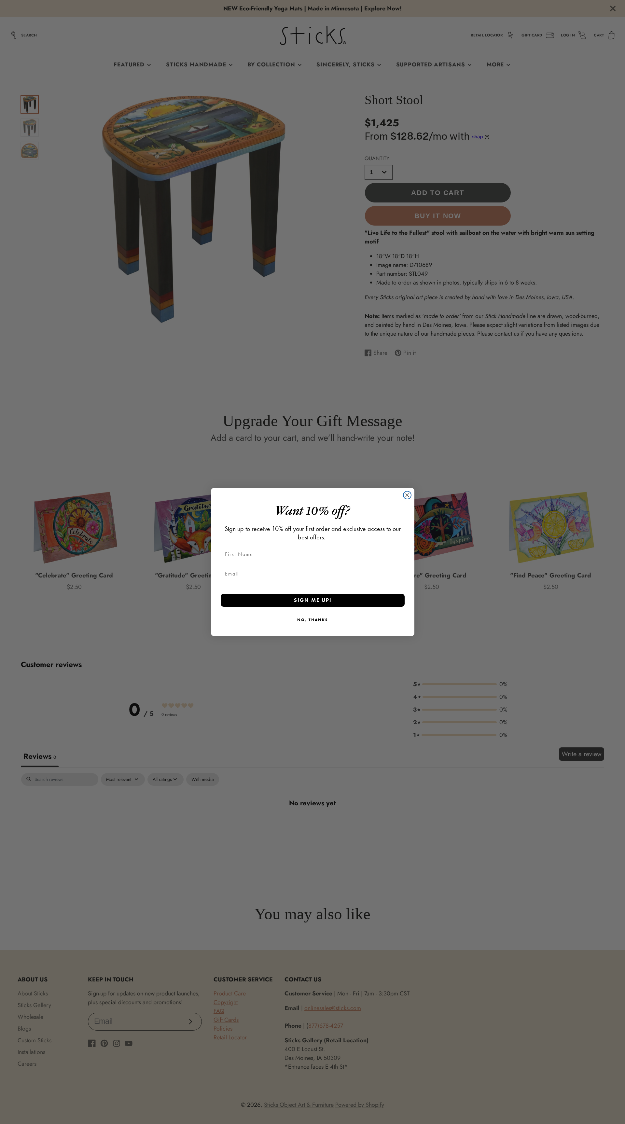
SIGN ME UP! (312, 600)
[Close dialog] (407, 495)
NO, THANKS (312, 619)
